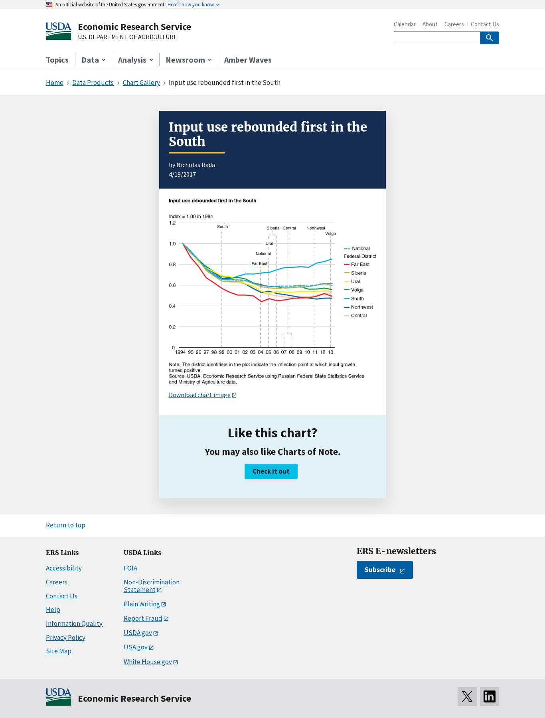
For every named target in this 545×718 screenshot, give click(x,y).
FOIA (130, 568)
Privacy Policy (65, 637)
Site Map (58, 651)
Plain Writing (142, 604)
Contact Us (485, 24)
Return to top (65, 525)
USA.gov (136, 647)
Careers (454, 24)
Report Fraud (143, 618)
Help (53, 609)
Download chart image (200, 395)
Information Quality (74, 623)
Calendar (405, 24)
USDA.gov (138, 632)
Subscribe (380, 569)
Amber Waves (248, 60)
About (430, 24)
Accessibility (64, 568)
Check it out (271, 471)
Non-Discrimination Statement (152, 586)
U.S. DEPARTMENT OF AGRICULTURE (127, 37)
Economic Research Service (134, 26)
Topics (57, 60)
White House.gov (148, 661)
